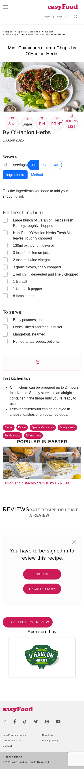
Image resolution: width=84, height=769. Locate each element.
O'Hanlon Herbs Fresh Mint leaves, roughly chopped (43, 235)
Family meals (67, 427)
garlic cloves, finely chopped (37, 267)
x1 (33, 165)
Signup (61, 16)
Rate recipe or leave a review (54, 512)
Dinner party (33, 435)
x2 (45, 165)
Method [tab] (37, 175)
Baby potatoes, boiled (30, 320)
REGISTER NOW (42, 589)
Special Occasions (42, 427)
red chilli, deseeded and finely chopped (45, 274)
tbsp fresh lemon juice (32, 253)
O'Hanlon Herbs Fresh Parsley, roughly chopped (43, 223)
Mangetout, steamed (29, 334)
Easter (22, 427)
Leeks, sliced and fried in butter (37, 327)
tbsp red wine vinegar (31, 260)
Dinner (8, 427)
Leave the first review (27, 622)
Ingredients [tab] (15, 175)
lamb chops (23, 296)
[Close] (74, 542)
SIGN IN (42, 574)
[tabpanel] (42, 279)
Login (47, 16)
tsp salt (20, 281)
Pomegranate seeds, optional (36, 341)
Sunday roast (12, 435)
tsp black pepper (27, 289)
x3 (56, 165)
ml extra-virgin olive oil (34, 245)
